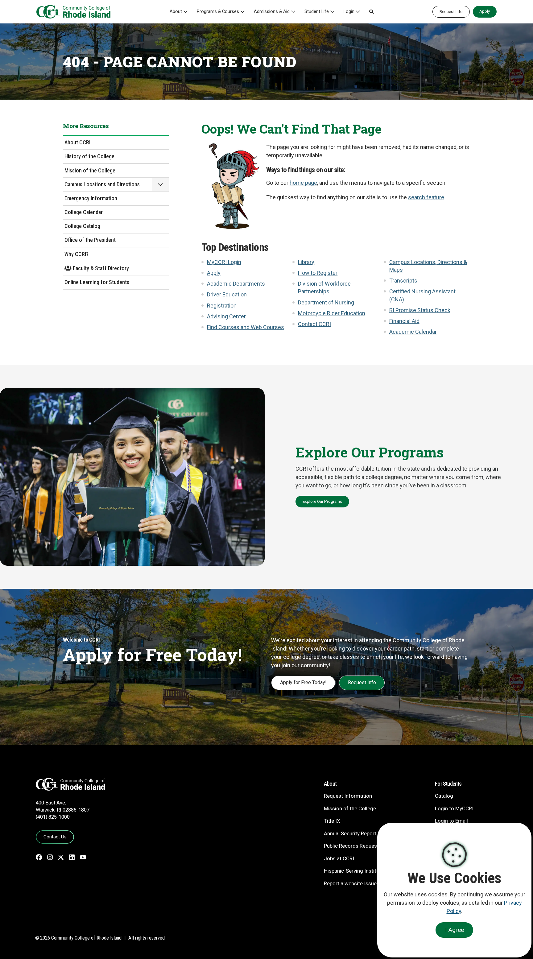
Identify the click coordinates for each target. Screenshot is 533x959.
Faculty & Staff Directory (100, 268)
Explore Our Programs (322, 501)
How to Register (317, 273)
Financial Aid (404, 321)
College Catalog (82, 226)
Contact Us (55, 837)
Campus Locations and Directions (102, 184)
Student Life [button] (316, 11)
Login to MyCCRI (454, 808)
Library (306, 262)
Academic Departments (236, 283)
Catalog (444, 796)
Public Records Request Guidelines (364, 846)
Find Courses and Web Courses (245, 327)
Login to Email (451, 821)
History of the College (89, 156)
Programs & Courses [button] (218, 11)
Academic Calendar (413, 332)
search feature (426, 197)
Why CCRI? (76, 254)
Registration (222, 305)
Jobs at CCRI (339, 858)
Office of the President (90, 240)
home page (303, 183)
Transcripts (403, 280)
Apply (484, 11)
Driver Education (227, 294)
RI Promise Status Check (419, 310)
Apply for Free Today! (303, 682)
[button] (371, 11)
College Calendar (83, 212)
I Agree (454, 929)
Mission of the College (89, 170)
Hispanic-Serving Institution (356, 871)
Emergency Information (90, 198)
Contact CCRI (314, 324)
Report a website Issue (350, 883)
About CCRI (77, 142)
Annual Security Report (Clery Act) (363, 833)
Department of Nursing (326, 302)
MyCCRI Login (224, 262)
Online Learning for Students (96, 282)
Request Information (348, 796)
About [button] (176, 11)
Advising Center (226, 316)
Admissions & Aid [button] (272, 11)
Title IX (332, 821)
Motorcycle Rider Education (331, 313)
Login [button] (349, 11)
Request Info (451, 11)
